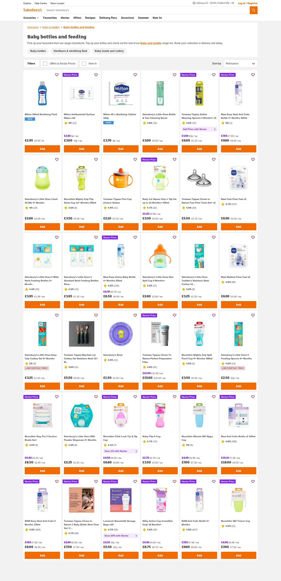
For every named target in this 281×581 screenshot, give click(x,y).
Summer (143, 18)
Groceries (29, 18)
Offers (77, 18)
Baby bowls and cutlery (109, 51)
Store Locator (57, 3)
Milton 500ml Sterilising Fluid (41, 114)
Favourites (50, 18)
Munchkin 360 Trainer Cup (235, 521)
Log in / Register (248, 3)
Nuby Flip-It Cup (151, 436)
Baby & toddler (51, 27)
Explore (27, 3)
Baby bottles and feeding (78, 27)
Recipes (90, 18)
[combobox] (147, 10)
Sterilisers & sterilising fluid (70, 51)
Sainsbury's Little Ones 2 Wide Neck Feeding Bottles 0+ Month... (42, 280)
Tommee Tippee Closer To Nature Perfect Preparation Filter (157, 358)
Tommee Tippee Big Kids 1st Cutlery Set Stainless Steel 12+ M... (81, 358)
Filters (31, 63)
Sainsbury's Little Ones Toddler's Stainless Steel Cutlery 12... (195, 280)
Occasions (127, 18)
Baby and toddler (151, 43)
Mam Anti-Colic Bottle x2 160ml (238, 436)
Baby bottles (38, 51)
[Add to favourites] (57, 75)
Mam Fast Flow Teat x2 (233, 199)
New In (157, 18)
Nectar (65, 18)
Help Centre (41, 3)
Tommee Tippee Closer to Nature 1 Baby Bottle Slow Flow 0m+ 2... (81, 524)
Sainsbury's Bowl (112, 355)
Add (42, 149)
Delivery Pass (108, 18)
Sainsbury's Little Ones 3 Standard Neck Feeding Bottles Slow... (81, 280)
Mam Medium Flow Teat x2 (235, 277)
